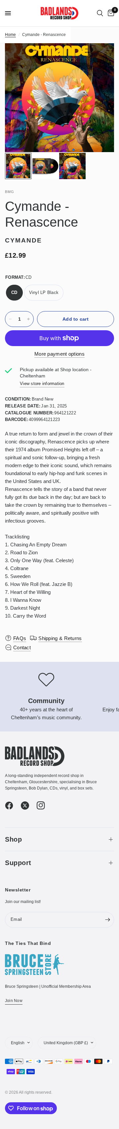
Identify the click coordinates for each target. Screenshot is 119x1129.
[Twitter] (28, 805)
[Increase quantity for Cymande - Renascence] (28, 319)
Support (18, 862)
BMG (9, 192)
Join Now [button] (13, 1000)
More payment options (59, 354)
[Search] (100, 13)
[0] (109, 13)
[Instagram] (44, 805)
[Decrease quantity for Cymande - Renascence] (10, 319)
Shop (13, 839)
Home (10, 34)
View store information (42, 383)
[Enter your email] (107, 920)
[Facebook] (12, 805)
